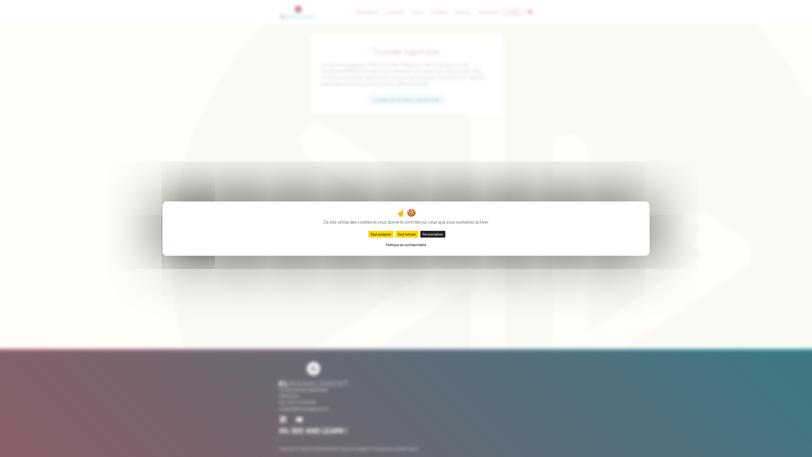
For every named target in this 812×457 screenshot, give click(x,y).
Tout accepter (380, 234)
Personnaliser (432, 234)
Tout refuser (407, 234)
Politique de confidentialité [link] (406, 245)
